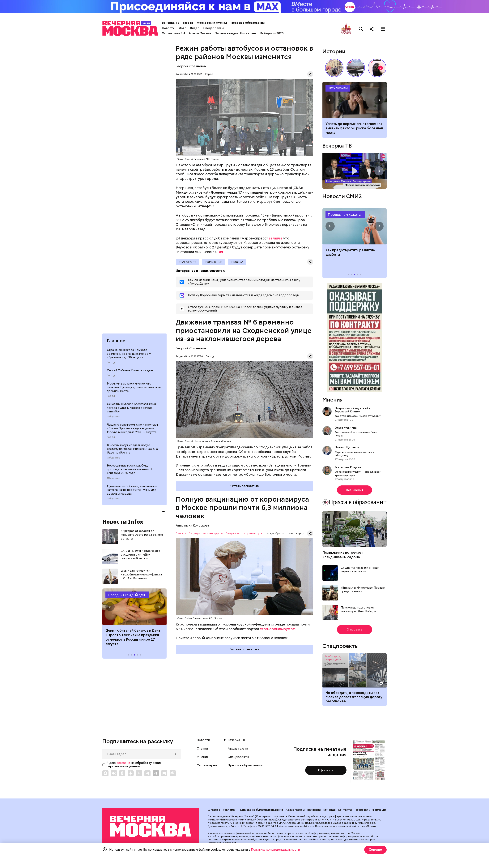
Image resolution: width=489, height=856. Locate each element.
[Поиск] (360, 28)
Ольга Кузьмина (346, 427)
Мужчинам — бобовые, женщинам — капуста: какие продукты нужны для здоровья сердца (132, 490)
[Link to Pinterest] (173, 773)
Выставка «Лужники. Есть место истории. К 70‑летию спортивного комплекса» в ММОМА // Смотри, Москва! (334, 67)
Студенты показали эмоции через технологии (360, 570)
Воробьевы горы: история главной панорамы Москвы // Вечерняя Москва (355, 67)
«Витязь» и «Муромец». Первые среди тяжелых (363, 589)
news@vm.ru (368, 826)
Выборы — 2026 (271, 33)
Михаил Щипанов (347, 447)
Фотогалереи (207, 765)
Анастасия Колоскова (192, 525)
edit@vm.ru (307, 826)
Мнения (332, 399)
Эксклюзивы (338, 88)
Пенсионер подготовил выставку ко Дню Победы (358, 609)
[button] (110, 606)
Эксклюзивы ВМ (173, 33)
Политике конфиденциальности (275, 850)
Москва (237, 262)
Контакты (345, 809)
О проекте (355, 629)
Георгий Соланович (191, 66)
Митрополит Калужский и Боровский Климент (352, 410)
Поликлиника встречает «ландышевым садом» (342, 554)
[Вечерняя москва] (150, 826)
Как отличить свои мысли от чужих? (358, 416)
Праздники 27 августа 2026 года (134, 606)
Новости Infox (122, 521)
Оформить (326, 770)
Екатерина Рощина (348, 467)
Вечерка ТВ (170, 23)
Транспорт (187, 262)
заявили (275, 238)
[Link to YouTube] (139, 773)
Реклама (229, 809)
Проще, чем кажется (345, 214)
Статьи (202, 748)
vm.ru (282, 822)
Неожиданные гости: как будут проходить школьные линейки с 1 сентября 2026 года (129, 469)
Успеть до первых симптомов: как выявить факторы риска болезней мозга (354, 128)
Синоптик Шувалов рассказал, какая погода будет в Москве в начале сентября (131, 407)
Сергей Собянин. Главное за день (130, 370)
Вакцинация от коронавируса (244, 533)
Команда (329, 809)
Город (111, 362)
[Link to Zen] (131, 773)
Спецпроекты (213, 28)
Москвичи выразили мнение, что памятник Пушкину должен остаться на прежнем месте (134, 387)
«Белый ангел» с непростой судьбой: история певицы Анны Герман (377, 67)
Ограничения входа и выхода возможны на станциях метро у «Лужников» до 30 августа (129, 353)
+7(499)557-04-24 (267, 826)
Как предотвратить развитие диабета (354, 226)
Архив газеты (238, 748)
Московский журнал (212, 23)
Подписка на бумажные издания (260, 809)
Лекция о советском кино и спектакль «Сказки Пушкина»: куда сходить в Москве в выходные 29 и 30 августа (133, 428)
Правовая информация (370, 809)
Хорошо (375, 850)
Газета (188, 23)
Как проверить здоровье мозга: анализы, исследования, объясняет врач (354, 100)
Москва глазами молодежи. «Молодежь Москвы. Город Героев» (354, 171)
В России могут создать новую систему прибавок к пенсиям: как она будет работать (132, 448)
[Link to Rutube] (164, 773)
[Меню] (383, 28)
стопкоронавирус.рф (278, 628)
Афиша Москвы (200, 33)
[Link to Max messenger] (105, 773)
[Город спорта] (346, 29)
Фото (182, 28)
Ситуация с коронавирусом (206, 533)
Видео (194, 28)
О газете (214, 809)
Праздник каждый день (127, 595)
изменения (213, 262)
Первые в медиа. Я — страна (236, 33)
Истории (333, 51)
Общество (113, 416)
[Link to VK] (114, 773)
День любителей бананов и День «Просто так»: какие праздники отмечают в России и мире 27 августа (132, 637)
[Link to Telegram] (147, 773)
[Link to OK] (122, 773)
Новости (168, 28)
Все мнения (354, 490)
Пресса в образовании (248, 23)
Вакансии (314, 809)
